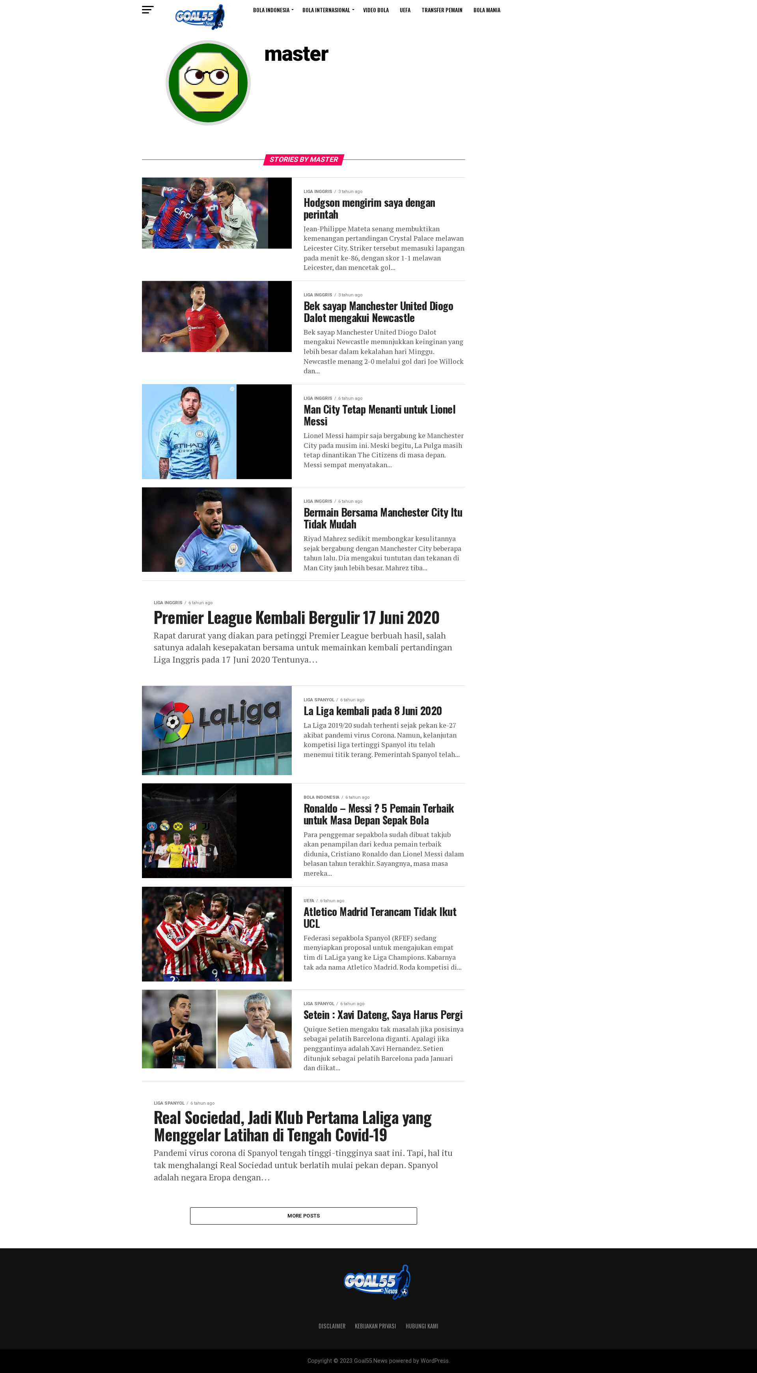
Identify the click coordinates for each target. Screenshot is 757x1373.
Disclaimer (332, 1326)
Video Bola (376, 10)
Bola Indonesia (271, 10)
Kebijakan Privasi (375, 1326)
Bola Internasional (326, 10)
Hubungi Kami (422, 1326)
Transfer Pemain (441, 10)
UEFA (405, 10)
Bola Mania (487, 10)
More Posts (303, 1216)
